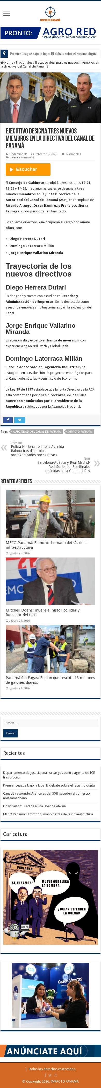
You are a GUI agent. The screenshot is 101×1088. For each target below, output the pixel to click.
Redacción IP (18, 154)
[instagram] (55, 1075)
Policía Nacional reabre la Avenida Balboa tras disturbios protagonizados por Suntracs (37, 449)
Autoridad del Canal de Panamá (37, 431)
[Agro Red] (50, 33)
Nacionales (24, 62)
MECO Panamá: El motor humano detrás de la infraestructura (48, 814)
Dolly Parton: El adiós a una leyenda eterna (34, 806)
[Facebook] (45, 1075)
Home (8, 62)
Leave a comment (22, 157)
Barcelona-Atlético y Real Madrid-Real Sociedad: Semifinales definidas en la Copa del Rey (63, 465)
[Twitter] (50, 1075)
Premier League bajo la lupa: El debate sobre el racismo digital (54, 54)
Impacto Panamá (80, 431)
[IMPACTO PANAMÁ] (50, 12)
